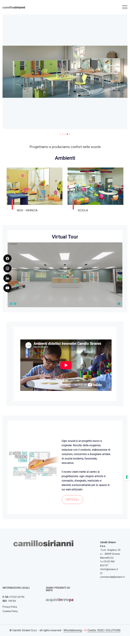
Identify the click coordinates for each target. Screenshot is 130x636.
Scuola (83, 210)
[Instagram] (7, 268)
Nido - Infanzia (27, 210)
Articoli (72, 499)
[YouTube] (7, 288)
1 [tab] (60, 134)
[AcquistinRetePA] (59, 599)
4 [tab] (67, 134)
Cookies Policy (10, 611)
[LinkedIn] (7, 278)
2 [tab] (62, 134)
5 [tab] (69, 134)
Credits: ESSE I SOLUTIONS (104, 630)
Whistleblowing (72, 630)
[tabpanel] (65, 73)
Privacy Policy (10, 606)
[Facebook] (7, 258)
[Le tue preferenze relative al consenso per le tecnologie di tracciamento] (127, 477)
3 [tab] (65, 134)
